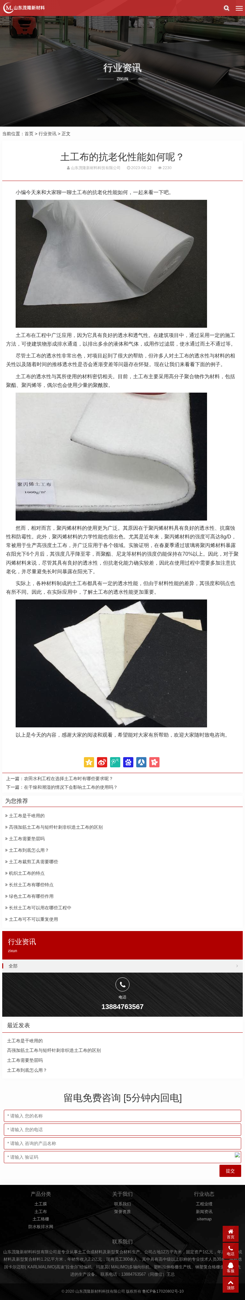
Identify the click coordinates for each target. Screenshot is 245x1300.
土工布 (40, 1211)
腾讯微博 (115, 762)
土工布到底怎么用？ (28, 850)
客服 (230, 1271)
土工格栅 (41, 1219)
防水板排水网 (40, 1226)
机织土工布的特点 (26, 873)
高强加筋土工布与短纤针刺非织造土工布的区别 (55, 827)
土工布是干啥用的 (26, 815)
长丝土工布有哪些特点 (31, 884)
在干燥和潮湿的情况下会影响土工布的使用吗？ (71, 787)
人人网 (141, 762)
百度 (128, 762)
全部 (13, 965)
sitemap (204, 1219)
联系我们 (122, 1204)
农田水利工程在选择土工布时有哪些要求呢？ (68, 778)
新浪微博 (102, 762)
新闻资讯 (204, 1211)
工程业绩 (204, 1204)
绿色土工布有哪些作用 (31, 896)
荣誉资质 (122, 1211)
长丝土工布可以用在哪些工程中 (39, 907)
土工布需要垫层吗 (26, 838)
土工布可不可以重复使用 (33, 919)
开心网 (154, 762)
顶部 (230, 1288)
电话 (230, 1254)
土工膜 (40, 1204)
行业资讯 (47, 133)
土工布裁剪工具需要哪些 (33, 861)
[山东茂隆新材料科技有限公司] (23, 8)
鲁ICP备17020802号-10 (163, 1291)
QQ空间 (89, 762)
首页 (29, 133)
